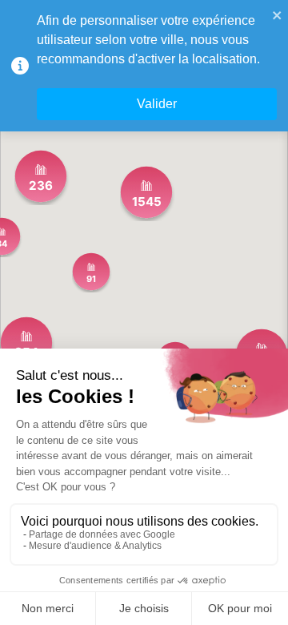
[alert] (144, 65)
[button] (146, 192)
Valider (157, 104)
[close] (277, 14)
